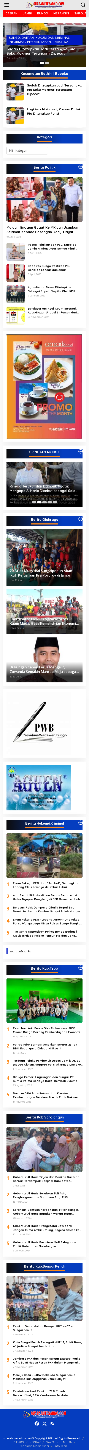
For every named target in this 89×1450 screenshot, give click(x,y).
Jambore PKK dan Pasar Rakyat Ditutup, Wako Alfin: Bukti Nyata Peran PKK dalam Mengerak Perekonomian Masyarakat (46, 1360)
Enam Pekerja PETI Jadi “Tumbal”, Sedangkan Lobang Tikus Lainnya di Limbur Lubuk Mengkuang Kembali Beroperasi (45, 885)
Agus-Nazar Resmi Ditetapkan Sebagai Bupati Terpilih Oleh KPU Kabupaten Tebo (51, 289)
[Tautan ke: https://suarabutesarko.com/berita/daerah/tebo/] (80, 967)
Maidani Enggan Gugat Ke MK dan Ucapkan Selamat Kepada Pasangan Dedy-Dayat (42, 229)
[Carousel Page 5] (55, 502)
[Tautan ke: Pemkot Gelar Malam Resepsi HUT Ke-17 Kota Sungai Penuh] (44, 1298)
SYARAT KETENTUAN (59, 1442)
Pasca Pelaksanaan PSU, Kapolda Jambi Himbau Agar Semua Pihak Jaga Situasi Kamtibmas (52, 246)
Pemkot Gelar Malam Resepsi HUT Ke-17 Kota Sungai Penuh (45, 1328)
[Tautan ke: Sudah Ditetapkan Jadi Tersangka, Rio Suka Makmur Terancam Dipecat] (15, 91)
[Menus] (6, 5)
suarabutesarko (20, 951)
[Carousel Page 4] (50, 502)
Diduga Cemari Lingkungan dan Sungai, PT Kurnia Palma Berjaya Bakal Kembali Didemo (45, 1079)
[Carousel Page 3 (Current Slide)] (44, 502)
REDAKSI (18, 1442)
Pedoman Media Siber (34, 1446)
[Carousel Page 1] (34, 502)
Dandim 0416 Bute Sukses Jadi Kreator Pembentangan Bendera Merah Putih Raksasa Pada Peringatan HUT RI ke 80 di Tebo (46, 1095)
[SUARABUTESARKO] (45, 5)
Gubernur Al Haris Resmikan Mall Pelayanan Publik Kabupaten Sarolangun (44, 1244)
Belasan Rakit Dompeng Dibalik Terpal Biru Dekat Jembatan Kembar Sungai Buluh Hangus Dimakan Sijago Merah (47, 909)
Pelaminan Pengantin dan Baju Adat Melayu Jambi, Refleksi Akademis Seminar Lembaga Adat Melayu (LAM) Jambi (41, 487)
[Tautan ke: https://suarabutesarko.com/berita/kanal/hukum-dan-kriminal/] (80, 822)
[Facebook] (37, 1423)
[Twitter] (44, 1423)
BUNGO (14, 37)
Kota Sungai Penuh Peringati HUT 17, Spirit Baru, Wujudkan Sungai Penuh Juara (47, 1344)
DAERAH (28, 37)
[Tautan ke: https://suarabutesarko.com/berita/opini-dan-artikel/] (80, 451)
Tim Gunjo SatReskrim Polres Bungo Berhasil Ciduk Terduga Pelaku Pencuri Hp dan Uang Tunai (45, 933)
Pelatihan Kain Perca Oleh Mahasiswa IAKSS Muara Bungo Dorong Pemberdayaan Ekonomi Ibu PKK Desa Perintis (46, 1030)
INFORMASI (17, 42)
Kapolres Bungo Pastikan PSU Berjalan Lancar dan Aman (49, 267)
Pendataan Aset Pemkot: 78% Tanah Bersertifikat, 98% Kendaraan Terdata (40, 1393)
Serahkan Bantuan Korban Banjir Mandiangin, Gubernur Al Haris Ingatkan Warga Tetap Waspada (46, 1212)
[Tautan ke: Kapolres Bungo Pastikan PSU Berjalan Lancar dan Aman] (15, 273)
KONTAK (35, 1442)
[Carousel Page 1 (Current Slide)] (42, 63)
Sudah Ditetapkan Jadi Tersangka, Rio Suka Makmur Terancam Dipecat (40, 51)
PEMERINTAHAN (39, 42)
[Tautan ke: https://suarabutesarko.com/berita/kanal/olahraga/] (80, 518)
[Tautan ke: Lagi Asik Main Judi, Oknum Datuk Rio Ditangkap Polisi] (15, 115)
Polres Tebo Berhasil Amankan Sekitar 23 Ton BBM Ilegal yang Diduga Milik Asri (45, 1046)
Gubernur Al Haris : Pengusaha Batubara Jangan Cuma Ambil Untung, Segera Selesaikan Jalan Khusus (47, 1228)
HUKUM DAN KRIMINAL (52, 37)
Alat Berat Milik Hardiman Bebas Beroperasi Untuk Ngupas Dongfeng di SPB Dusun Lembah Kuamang (46, 897)
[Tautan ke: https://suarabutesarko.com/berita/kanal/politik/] (80, 166)
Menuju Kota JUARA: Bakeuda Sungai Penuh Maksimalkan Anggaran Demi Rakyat (44, 1377)
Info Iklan (60, 1446)
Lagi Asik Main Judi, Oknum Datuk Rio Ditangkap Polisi (54, 111)
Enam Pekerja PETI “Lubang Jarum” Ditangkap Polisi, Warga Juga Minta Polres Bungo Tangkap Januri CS (47, 921)
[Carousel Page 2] (47, 63)
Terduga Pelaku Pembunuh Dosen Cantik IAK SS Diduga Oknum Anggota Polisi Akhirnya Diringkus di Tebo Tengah (47, 1062)
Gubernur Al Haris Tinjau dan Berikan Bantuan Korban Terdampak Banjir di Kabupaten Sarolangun (46, 1179)
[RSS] (52, 1423)
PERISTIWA (60, 42)
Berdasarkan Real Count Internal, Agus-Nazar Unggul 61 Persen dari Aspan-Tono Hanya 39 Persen (52, 310)
